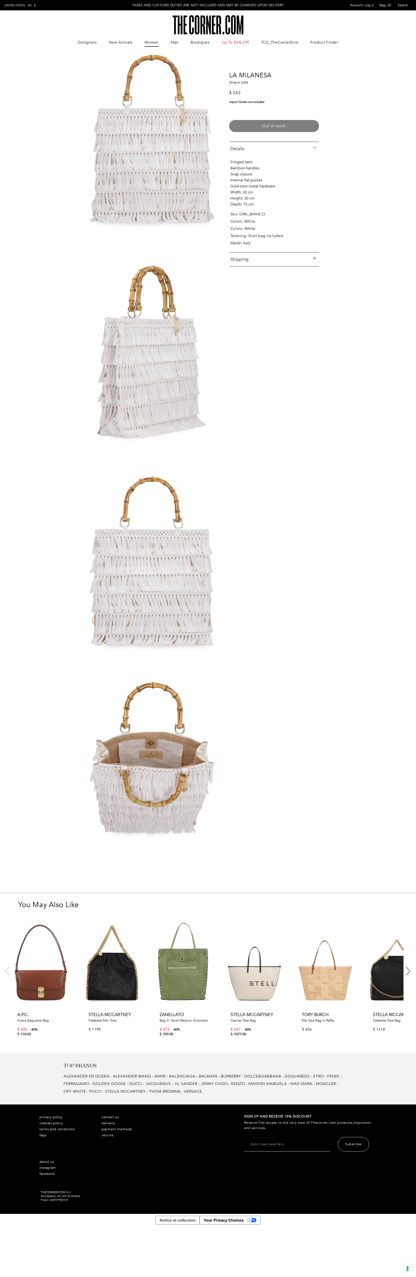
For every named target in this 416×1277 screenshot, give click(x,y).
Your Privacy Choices (224, 1220)
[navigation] (20, 5)
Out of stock (274, 126)
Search (403, 5)
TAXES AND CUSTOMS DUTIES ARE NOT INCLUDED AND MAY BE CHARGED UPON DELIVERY (208, 5)
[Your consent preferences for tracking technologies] (407, 1268)
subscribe (353, 1144)
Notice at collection (178, 1220)
